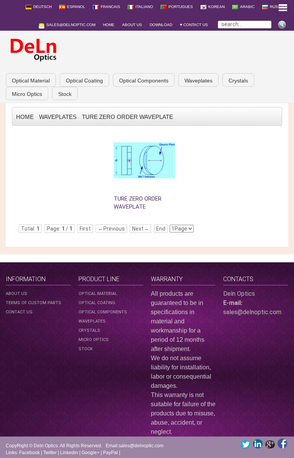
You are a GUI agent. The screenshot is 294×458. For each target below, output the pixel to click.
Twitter (50, 452)
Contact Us (19, 312)
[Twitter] (245, 444)
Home (108, 25)
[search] (283, 22)
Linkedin (69, 452)
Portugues (180, 7)
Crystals (238, 80)
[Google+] (270, 444)
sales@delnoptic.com (70, 25)
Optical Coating (84, 80)
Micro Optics (27, 94)
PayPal (110, 452)
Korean (216, 7)
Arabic (247, 7)
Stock (65, 94)
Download (161, 25)
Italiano (144, 7)
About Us (132, 25)
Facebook (29, 452)
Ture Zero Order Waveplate (127, 117)
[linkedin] (258, 443)
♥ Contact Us (195, 25)
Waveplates (198, 80)
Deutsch (42, 7)
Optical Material (31, 80)
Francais (110, 7)
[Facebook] (282, 443)
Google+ (91, 452)
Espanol (76, 7)
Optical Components (143, 80)
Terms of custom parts (33, 302)
